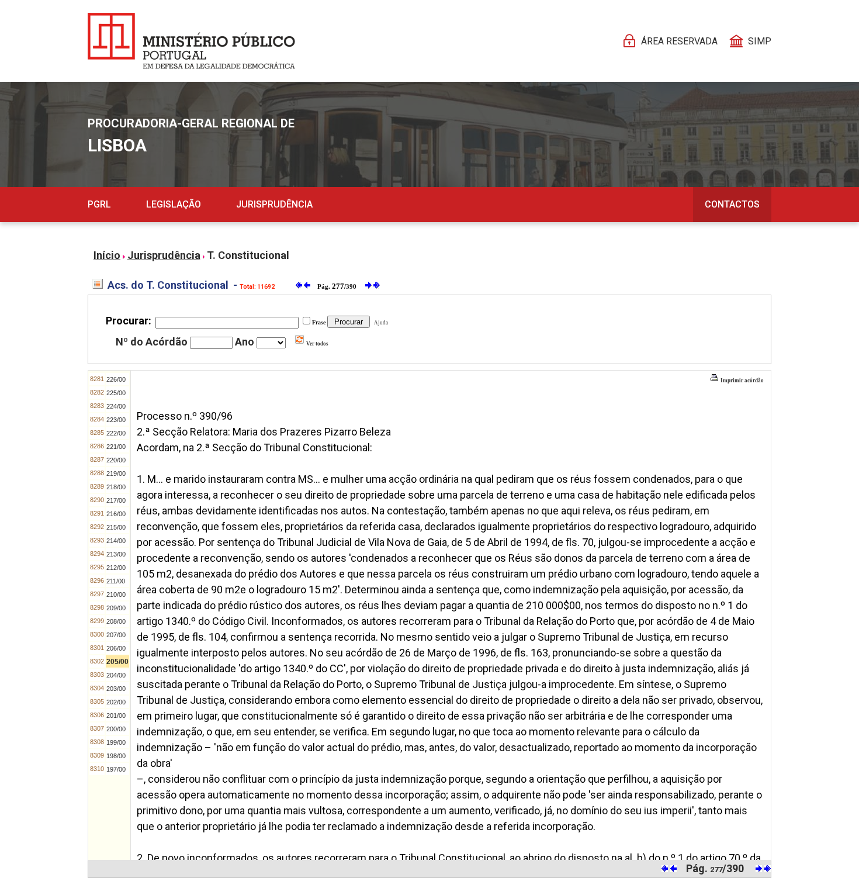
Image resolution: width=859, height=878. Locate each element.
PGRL (99, 204)
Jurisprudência (274, 204)
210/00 (116, 594)
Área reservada (679, 41)
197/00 (116, 769)
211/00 (115, 581)
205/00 (117, 662)
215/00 (116, 527)
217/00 (116, 500)
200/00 (116, 728)
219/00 (116, 473)
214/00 (116, 540)
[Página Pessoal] (191, 41)
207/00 (116, 634)
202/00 (116, 702)
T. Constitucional (248, 255)
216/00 (116, 513)
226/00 (116, 379)
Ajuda (380, 323)
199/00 (116, 742)
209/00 (116, 607)
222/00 (116, 433)
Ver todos (316, 344)
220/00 (116, 460)
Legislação (173, 204)
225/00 (116, 392)
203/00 (116, 688)
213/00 (116, 554)
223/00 (116, 419)
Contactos (732, 204)
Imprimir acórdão (741, 380)
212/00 (116, 567)
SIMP (759, 41)
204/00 (116, 675)
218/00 (116, 486)
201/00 (116, 715)
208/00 (116, 621)
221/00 (116, 446)
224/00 (116, 406)
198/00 (116, 755)
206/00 (116, 648)
